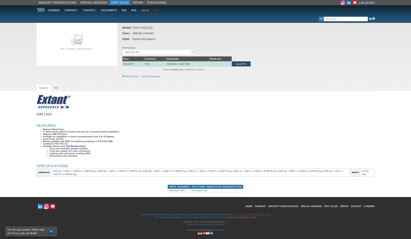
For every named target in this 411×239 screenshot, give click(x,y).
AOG (156, 10)
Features (43, 87)
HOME (249, 206)
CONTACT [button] (89, 10)
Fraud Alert (219, 224)
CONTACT (356, 206)
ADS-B (145, 10)
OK (51, 231)
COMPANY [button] (71, 10)
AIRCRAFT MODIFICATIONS (57, 2)
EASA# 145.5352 (183, 217)
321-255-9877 (245, 215)
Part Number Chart (75, 146)
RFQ (133, 10)
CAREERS (54, 10)
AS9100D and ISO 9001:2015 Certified (210, 217)
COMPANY (260, 206)
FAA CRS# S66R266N (164, 217)
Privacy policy (18, 233)
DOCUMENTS (109, 10)
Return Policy (207, 224)
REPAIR (138, 2)
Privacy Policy (193, 224)
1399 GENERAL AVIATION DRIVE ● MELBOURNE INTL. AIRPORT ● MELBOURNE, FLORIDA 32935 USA (186, 215)
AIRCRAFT (283, 206)
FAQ (124, 10)
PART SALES (120, 2)
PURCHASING (156, 2)
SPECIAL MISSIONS (93, 2)
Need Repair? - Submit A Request (142, 76)
